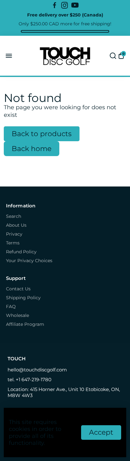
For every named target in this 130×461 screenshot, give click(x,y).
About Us (16, 225)
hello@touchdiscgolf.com (37, 370)
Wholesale (17, 315)
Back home (31, 148)
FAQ (11, 306)
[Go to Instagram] (64, 5)
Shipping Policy (23, 297)
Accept (101, 432)
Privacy (14, 234)
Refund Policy (21, 251)
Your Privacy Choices (29, 260)
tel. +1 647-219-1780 (29, 379)
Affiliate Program (25, 324)
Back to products (42, 133)
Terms (13, 242)
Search (13, 216)
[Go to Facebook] (54, 5)
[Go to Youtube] (75, 5)
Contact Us (18, 288)
